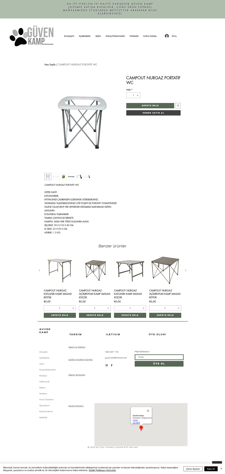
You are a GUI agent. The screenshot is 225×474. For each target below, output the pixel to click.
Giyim (41, 364)
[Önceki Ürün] (39, 270)
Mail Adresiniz (142, 352)
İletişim (42, 387)
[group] (113, 286)
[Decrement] (129, 95)
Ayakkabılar (44, 358)
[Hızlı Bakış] (60, 270)
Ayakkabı (43, 417)
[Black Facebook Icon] (111, 365)
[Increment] (138, 95)
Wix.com (133, 447)
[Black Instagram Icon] (106, 365)
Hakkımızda (44, 381)
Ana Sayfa (49, 64)
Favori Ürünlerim (46, 399)
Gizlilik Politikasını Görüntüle (102, 470)
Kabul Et (211, 468)
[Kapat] (221, 469)
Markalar (43, 376)
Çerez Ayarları (193, 468)
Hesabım (43, 393)
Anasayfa (43, 352)
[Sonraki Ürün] (186, 270)
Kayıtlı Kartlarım (46, 411)
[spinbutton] (133, 95)
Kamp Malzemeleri (47, 370)
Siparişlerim (44, 405)
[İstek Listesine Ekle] (178, 105)
